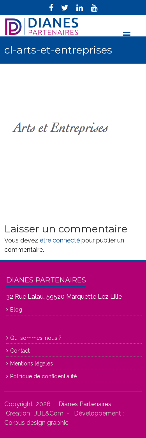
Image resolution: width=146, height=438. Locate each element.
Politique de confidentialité (43, 376)
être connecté (60, 240)
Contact (20, 351)
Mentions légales (31, 363)
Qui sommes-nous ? (36, 338)
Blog (16, 309)
